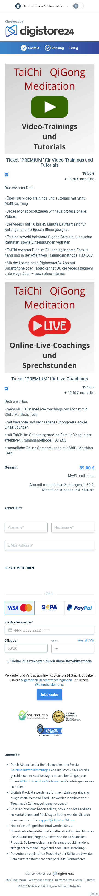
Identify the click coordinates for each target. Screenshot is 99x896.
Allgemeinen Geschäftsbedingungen (46, 680)
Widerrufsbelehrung (49, 684)
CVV (54, 640)
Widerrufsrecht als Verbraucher (42, 781)
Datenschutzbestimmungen (30, 770)
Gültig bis (11, 640)
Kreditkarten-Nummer (18, 622)
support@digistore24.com (57, 820)
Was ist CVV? (86, 640)
